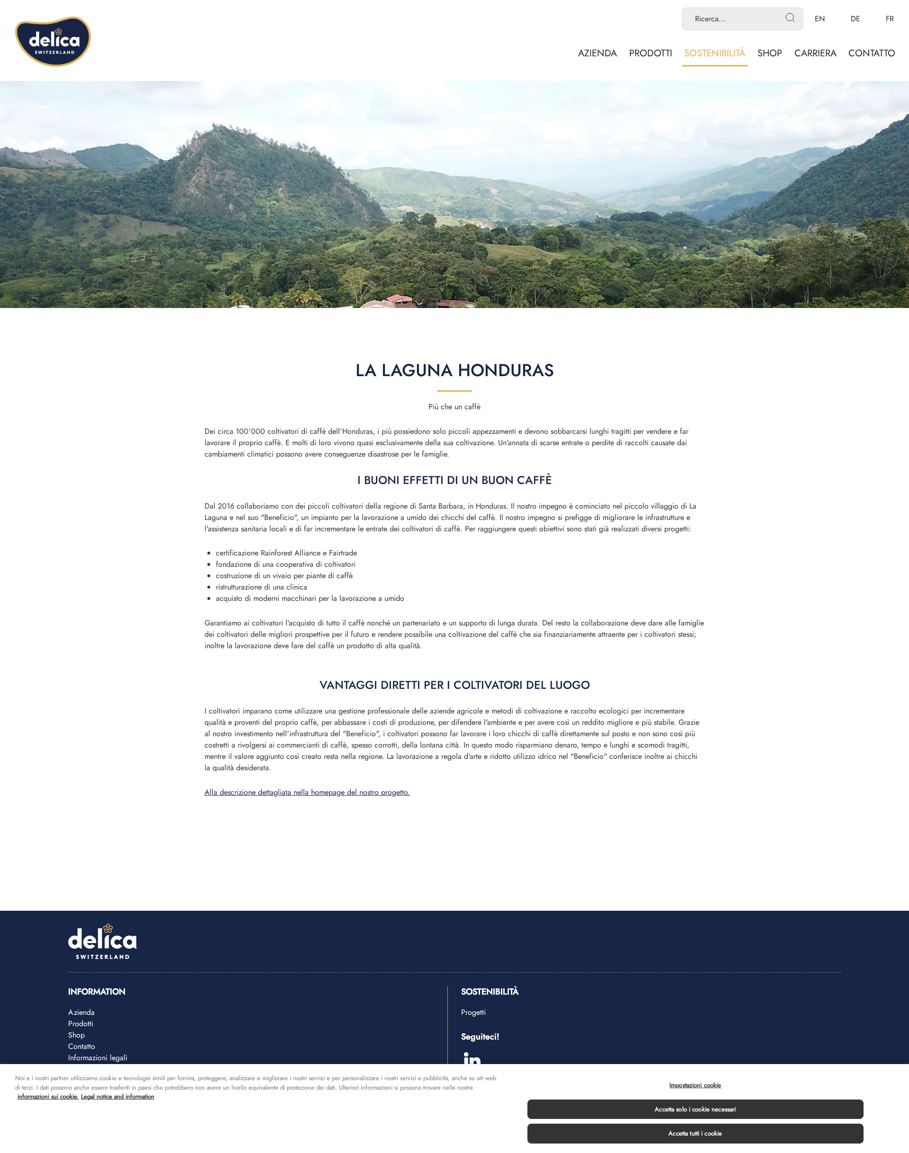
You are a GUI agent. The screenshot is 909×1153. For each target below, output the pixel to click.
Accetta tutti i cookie (695, 1133)
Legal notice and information (117, 1096)
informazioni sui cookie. (48, 1096)
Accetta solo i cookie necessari (695, 1109)
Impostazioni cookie (695, 1085)
